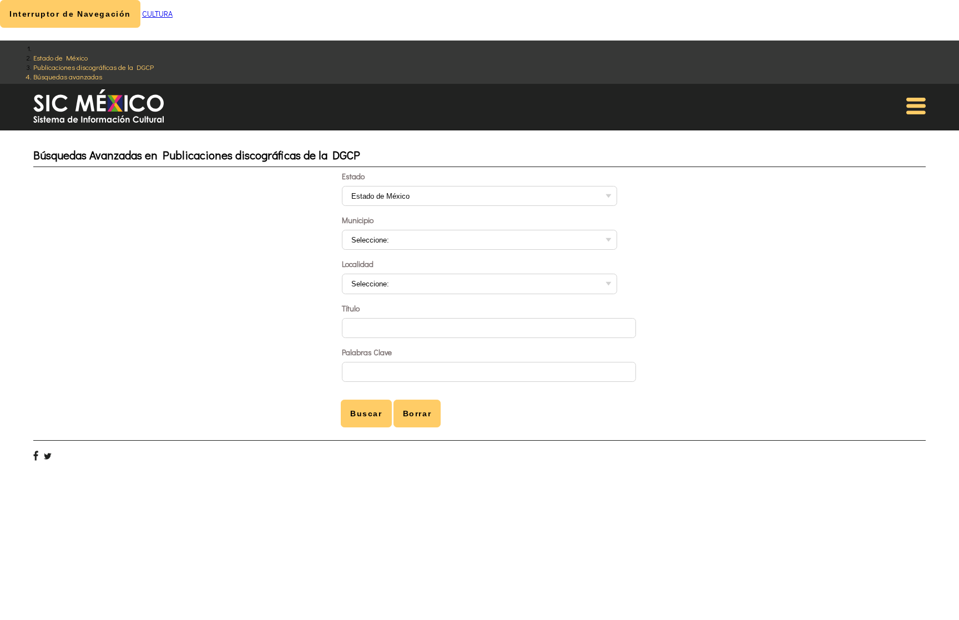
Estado (353, 176)
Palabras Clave (367, 352)
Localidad (357, 264)
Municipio (357, 220)
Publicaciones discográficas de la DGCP (93, 67)
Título (351, 308)
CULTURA (157, 13)
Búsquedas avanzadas (67, 76)
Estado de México (60, 57)
